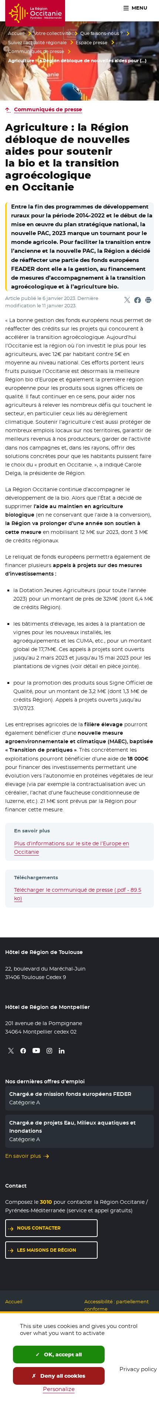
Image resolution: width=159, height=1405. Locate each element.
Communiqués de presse (36, 51)
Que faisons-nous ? (101, 33)
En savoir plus (23, 1156)
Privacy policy (138, 1369)
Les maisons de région (46, 1250)
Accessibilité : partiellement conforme (116, 1305)
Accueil (16, 33)
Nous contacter (39, 1228)
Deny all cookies (62, 1376)
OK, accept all (62, 1354)
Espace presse (91, 42)
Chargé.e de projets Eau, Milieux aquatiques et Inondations (72, 1126)
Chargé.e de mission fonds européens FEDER (70, 1094)
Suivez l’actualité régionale (37, 42)
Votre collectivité (52, 33)
